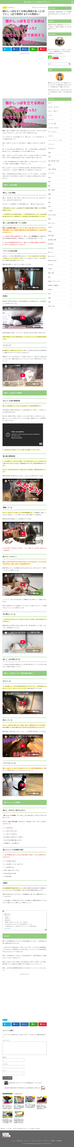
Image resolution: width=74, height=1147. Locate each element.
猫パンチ (50, 252)
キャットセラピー (52, 131)
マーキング (51, 144)
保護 (49, 152)
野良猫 (50, 289)
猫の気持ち (51, 248)
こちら (59, 13)
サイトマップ (27, 1140)
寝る (49, 202)
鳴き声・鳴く (51, 306)
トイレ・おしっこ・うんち (55, 140)
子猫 (49, 198)
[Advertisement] (29, 65)
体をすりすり (51, 148)
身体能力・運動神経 (53, 285)
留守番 (50, 268)
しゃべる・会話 (52, 123)
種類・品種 (51, 273)
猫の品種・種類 (52, 239)
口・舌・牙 (51, 173)
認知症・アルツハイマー (54, 281)
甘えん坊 (50, 264)
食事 (49, 302)
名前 (4, 1057)
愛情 (49, 219)
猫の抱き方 (51, 244)
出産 (49, 156)
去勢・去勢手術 (52, 169)
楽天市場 (7, 928)
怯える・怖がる (52, 214)
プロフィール (46, 1140)
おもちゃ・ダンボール (53, 107)
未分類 (50, 227)
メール (5, 1064)
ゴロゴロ (50, 136)
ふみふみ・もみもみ (53, 127)
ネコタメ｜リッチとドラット (37, 2)
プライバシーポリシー (37, 1140)
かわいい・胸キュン (53, 111)
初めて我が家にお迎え (53, 161)
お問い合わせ (20, 1140)
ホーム (13, 1140)
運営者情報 (59, 1140)
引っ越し (50, 210)
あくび (50, 102)
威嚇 (49, 194)
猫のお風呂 (51, 235)
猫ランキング (51, 256)
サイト (4, 1070)
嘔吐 (49, 185)
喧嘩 (49, 181)
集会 (49, 293)
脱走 (49, 277)
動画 (49, 165)
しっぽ (4, 7)
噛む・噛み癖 (51, 190)
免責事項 (53, 1140)
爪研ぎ (50, 231)
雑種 (49, 297)
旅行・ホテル (51, 223)
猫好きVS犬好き (52, 260)
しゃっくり (51, 119)
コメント (6, 1040)
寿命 (49, 206)
